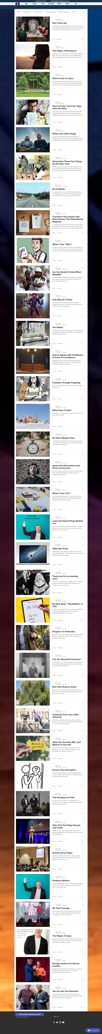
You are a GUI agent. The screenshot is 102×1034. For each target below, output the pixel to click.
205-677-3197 (41, 1)
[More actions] (83, 19)
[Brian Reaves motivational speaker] (60, 1022)
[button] (84, 12)
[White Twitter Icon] (57, 1022)
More (74, 12)
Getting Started (27, 12)
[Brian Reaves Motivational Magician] (54, 1022)
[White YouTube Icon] (63, 1022)
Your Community (38, 12)
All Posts (18, 12)
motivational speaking (50, 12)
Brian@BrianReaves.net (60, 1)
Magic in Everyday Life (64, 12)
